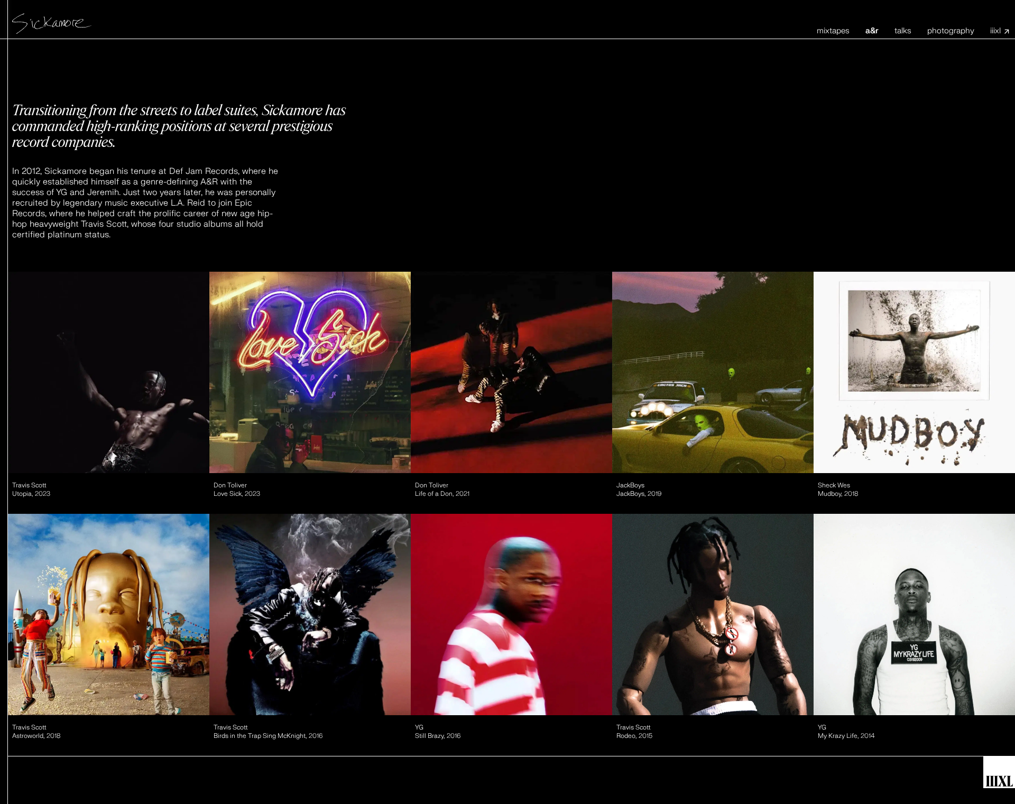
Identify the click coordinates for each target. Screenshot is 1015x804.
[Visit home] (51, 22)
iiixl (995, 31)
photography (950, 31)
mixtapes (833, 31)
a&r (872, 31)
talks (902, 31)
